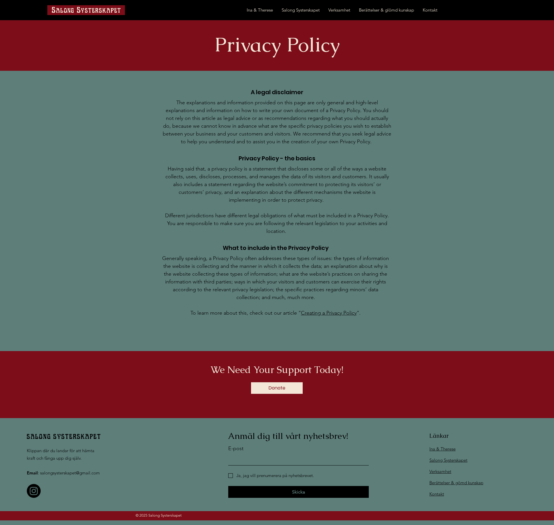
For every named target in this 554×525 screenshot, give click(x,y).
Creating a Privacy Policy (329, 313)
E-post (236, 448)
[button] (277, 388)
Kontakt (436, 494)
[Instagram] (34, 491)
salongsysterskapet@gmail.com (70, 473)
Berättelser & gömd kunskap (456, 482)
